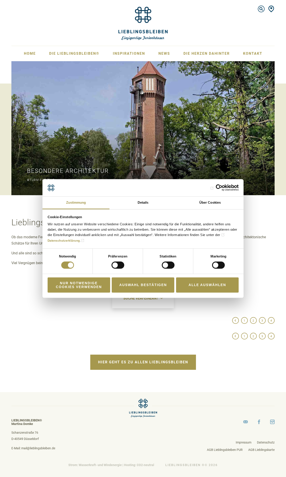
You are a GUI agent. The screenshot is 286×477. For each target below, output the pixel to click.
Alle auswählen (207, 285)
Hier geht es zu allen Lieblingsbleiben (143, 362)
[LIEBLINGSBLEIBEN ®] (143, 23)
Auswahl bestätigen (143, 285)
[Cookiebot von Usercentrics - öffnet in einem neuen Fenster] (219, 187)
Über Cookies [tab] (210, 202)
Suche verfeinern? (140, 298)
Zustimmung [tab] (76, 202)
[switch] (117, 265)
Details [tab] (143, 202)
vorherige (235, 321)
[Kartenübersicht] (271, 9)
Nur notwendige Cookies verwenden (79, 285)
